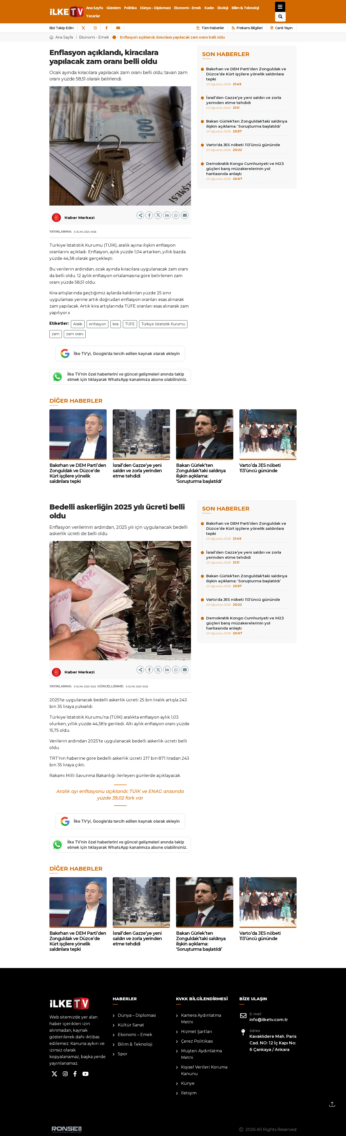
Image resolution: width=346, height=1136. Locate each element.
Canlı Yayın (284, 28)
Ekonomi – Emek (187, 7)
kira (116, 324)
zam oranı (74, 334)
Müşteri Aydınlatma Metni (201, 1054)
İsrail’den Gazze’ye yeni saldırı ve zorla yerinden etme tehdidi (243, 102)
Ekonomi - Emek (94, 37)
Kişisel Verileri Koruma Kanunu (204, 1070)
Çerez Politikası (197, 1041)
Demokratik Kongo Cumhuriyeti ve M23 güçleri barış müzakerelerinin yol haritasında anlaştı (245, 171)
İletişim (189, 1093)
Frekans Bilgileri (249, 28)
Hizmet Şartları (196, 1031)
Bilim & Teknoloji (245, 7)
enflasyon (97, 324)
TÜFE (130, 324)
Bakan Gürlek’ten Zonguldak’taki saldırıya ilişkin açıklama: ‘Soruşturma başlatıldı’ (246, 126)
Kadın (209, 7)
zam (56, 334)
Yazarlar (93, 15)
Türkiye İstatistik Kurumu (163, 324)
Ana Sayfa (94, 7)
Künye (188, 1083)
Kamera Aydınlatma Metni (201, 1018)
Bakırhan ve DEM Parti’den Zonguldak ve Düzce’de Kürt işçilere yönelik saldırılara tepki (246, 76)
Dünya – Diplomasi (155, 7)
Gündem (113, 7)
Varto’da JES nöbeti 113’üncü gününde (243, 147)
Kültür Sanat (131, 1025)
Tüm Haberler (212, 28)
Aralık (77, 324)
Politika (130, 7)
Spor (122, 1054)
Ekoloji (222, 7)
